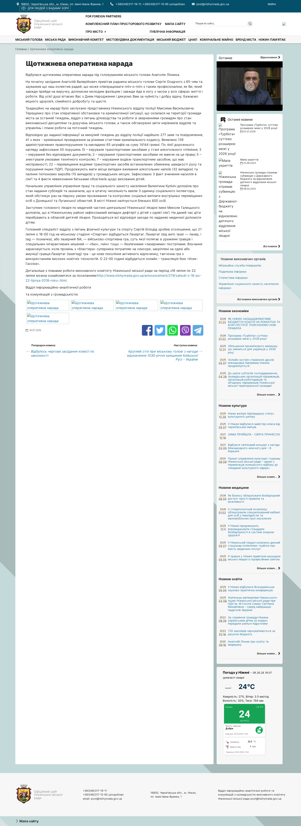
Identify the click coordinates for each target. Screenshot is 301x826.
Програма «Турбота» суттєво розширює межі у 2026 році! (259, 126)
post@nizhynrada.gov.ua (212, 4)
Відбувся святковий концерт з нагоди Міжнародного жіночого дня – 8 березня (254, 448)
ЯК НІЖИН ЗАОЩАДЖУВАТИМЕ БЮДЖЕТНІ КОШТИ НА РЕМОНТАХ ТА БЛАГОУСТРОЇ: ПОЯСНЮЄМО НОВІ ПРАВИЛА (254, 323)
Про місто (94, 31)
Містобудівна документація (130, 39)
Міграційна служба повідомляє (240, 265)
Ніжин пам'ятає (272, 39)
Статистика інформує (233, 277)
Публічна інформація (167, 31)
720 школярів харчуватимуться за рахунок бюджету (251, 632)
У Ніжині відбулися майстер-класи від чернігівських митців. (254, 425)
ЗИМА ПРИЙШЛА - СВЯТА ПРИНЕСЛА (254, 434)
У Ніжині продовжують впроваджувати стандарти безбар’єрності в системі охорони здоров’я (251, 530)
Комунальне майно (216, 39)
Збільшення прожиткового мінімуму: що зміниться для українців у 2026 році (253, 349)
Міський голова (29, 39)
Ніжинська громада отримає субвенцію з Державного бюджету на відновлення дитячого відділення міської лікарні (258, 179)
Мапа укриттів (249, 159)
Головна (21, 49)
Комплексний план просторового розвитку (123, 24)
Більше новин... (267, 394)
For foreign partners (103, 16)
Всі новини (270, 246)
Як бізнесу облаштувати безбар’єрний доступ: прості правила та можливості (254, 498)
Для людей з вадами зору (48, 8)
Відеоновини (269, 57)
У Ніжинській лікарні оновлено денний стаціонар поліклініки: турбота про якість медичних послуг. (254, 545)
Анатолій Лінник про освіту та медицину (248, 643)
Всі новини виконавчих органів (257, 299)
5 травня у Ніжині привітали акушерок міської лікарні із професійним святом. (254, 558)
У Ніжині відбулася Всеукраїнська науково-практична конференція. (251, 588)
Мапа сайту (175, 24)
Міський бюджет (171, 39)
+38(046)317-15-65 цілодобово (164, 4)
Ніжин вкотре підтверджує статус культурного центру (251, 415)
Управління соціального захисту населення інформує (249, 286)
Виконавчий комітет (86, 39)
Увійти (272, 4)
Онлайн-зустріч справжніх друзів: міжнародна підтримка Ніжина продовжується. (251, 362)
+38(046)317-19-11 (128, 4)
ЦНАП (192, 39)
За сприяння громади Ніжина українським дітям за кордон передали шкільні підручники (248, 620)
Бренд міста (246, 39)
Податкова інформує (233, 271)
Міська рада (55, 39)
